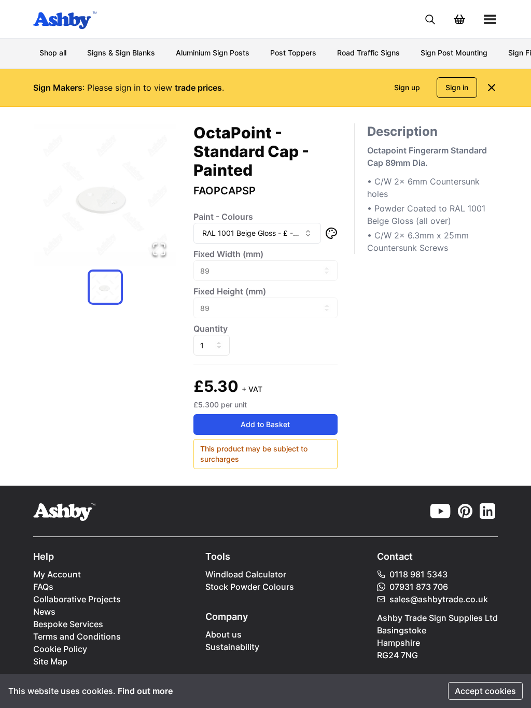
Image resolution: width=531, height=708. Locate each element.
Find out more (145, 691)
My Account (57, 574)
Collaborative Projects (77, 599)
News (44, 611)
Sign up (407, 87)
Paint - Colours (223, 216)
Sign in (456, 87)
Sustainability (232, 647)
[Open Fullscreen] (159, 249)
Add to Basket (265, 424)
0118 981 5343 (418, 574)
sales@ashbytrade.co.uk (438, 599)
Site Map (50, 661)
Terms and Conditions (77, 636)
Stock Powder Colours (249, 587)
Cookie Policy (60, 649)
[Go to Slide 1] (105, 287)
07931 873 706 (418, 587)
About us (223, 634)
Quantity (210, 328)
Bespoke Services (68, 624)
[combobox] (256, 233)
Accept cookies (485, 691)
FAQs (43, 587)
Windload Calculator (245, 574)
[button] (105, 195)
